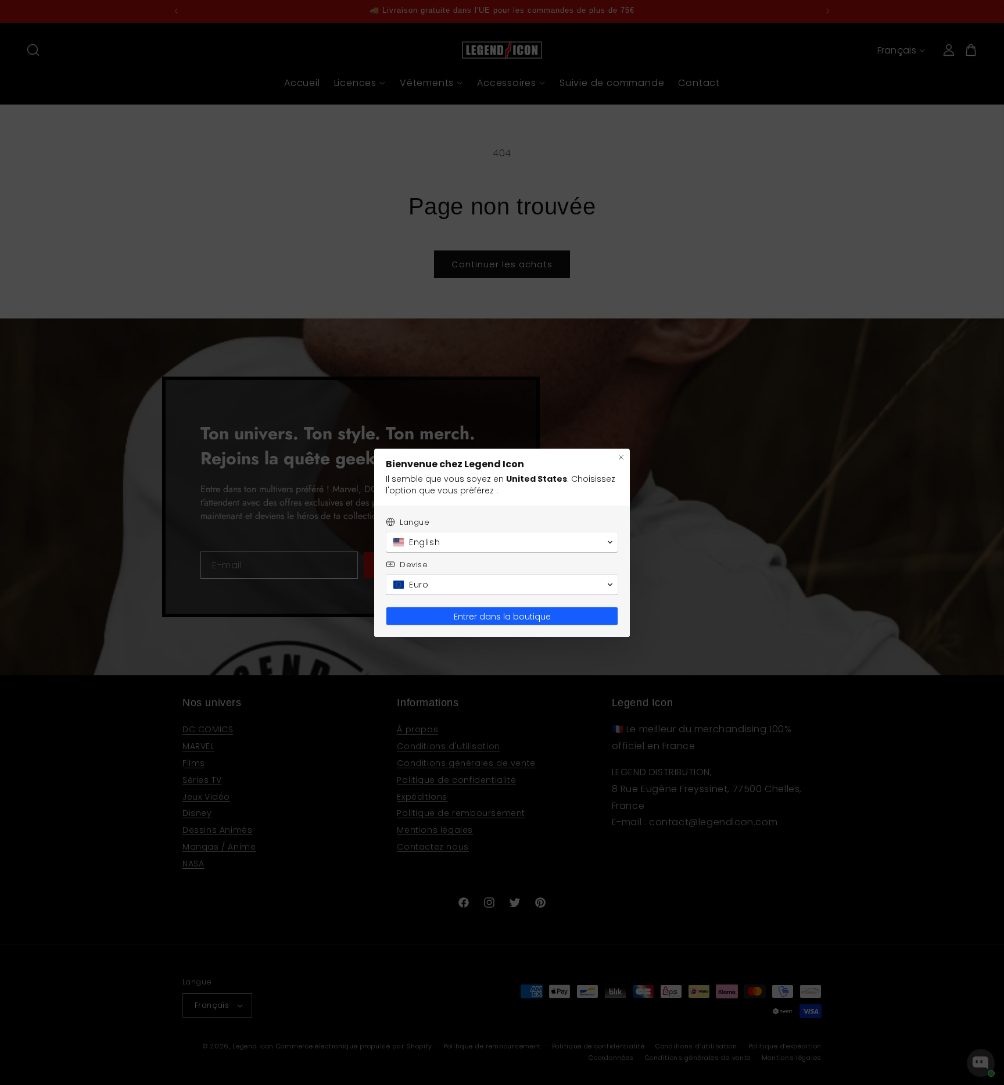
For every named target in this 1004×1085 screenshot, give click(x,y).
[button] (502, 542)
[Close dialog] (621, 457)
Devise (414, 565)
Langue (415, 522)
